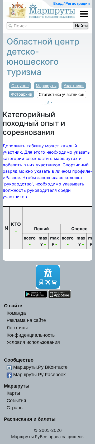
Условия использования (33, 342)
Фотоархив (21, 94)
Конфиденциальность (31, 335)
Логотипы (17, 327)
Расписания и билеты (29, 419)
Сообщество (19, 360)
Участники (74, 85)
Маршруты (46, 85)
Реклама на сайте (26, 320)
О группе (20, 85)
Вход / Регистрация (71, 3)
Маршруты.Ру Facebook (39, 374)
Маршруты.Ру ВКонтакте (40, 367)
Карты (13, 393)
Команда (16, 313)
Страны (15, 407)
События (16, 400)
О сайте (13, 305)
